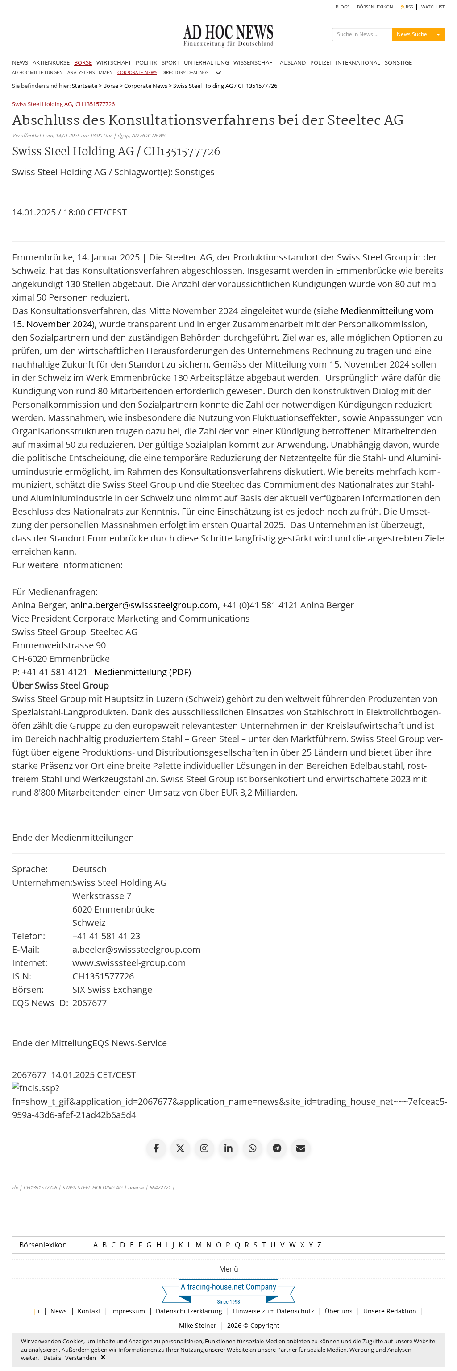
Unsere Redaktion (389, 1311)
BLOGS (342, 7)
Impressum (128, 1311)
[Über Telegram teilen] (277, 1148)
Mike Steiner (197, 1325)
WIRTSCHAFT (113, 62)
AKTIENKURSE (51, 62)
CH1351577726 (95, 104)
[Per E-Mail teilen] (301, 1148)
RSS (408, 7)
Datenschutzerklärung (189, 1311)
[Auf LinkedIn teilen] (228, 1148)
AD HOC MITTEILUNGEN (37, 72)
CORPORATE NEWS (137, 72)
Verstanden (80, 1358)
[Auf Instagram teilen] (204, 1148)
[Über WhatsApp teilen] (252, 1148)
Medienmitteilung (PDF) (142, 672)
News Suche (412, 34)
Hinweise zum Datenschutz (273, 1311)
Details (52, 1358)
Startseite (84, 86)
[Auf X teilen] (180, 1148)
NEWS (20, 62)
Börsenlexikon (43, 1245)
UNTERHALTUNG (206, 62)
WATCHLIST (433, 7)
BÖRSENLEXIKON (375, 7)
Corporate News (145, 86)
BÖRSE (83, 62)
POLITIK (146, 62)
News (58, 1311)
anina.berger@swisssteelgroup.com (144, 605)
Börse (110, 86)
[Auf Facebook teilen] (156, 1148)
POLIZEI (320, 62)
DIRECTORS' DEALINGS (185, 72)
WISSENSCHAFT (254, 62)
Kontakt (89, 1311)
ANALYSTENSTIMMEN (90, 72)
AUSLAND (293, 62)
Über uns (339, 1311)
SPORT (170, 62)
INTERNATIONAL (358, 62)
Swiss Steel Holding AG (42, 104)
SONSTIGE (398, 62)
